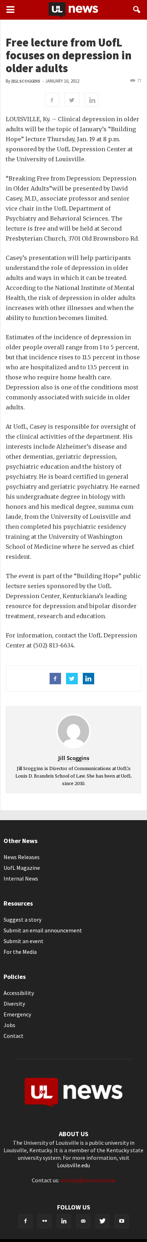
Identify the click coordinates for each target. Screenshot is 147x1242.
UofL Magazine (22, 867)
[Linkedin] (64, 1221)
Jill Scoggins (25, 81)
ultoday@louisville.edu (88, 1180)
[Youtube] (122, 1221)
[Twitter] (102, 1221)
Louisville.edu (73, 1165)
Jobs (9, 1025)
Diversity (14, 1003)
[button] (137, 9)
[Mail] (83, 1221)
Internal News (21, 878)
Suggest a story (22, 919)
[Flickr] (44, 1221)
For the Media (20, 951)
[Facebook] (25, 1221)
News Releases (22, 857)
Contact (14, 1035)
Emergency (17, 1014)
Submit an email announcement (43, 930)
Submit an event (24, 941)
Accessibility (19, 992)
